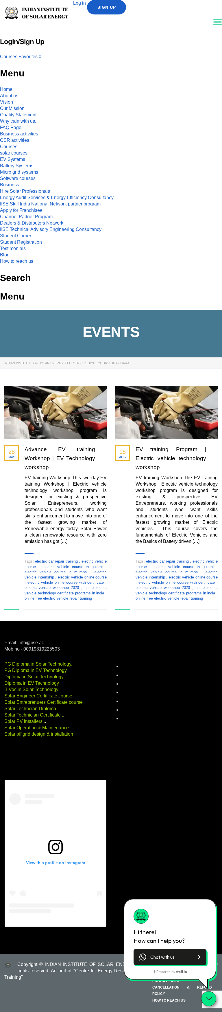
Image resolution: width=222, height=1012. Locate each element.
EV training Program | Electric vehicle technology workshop (171, 458)
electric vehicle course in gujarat (74, 567)
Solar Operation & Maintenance (36, 727)
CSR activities (14, 140)
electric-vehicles (135, 684)
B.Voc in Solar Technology (31, 689)
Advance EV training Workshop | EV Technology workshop (60, 458)
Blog (5, 254)
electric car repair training (57, 561)
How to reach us (16, 261)
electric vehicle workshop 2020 (53, 587)
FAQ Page (10, 127)
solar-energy (131, 719)
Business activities (19, 133)
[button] (170, 957)
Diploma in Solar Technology (34, 676)
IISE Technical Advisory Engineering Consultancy (50, 229)
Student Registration (21, 242)
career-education (135, 675)
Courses (9, 56)
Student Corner (15, 235)
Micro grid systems (19, 172)
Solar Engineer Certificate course (38, 695)
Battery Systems (16, 165)
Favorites (29, 56)
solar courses (13, 152)
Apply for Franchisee (21, 210)
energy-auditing (134, 693)
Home (6, 89)
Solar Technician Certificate (33, 714)
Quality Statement (18, 114)
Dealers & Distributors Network (31, 223)
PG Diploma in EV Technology (35, 670)
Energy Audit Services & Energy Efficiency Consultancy (57, 197)
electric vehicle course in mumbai (57, 572)
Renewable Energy (136, 710)
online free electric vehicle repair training (58, 598)
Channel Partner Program (26, 216)
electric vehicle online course (82, 577)
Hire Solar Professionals (25, 191)
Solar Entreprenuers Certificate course (43, 702)
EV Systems (12, 159)
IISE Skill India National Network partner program (50, 203)
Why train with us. (18, 121)
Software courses (18, 178)
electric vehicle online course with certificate (66, 582)
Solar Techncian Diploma (30, 708)
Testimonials (13, 248)
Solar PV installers (24, 721)
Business (9, 184)
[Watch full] (55, 413)
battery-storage (134, 667)
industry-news (133, 701)
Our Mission (12, 108)
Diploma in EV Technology (31, 683)
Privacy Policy (166, 981)
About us (9, 95)
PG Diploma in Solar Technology (37, 664)
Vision (6, 102)
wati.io (181, 971)
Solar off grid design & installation (38, 734)
